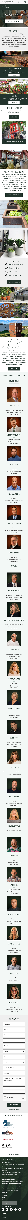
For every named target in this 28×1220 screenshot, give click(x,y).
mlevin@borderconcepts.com (14, 685)
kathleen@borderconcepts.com (14, 627)
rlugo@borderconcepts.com (14, 744)
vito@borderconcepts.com (14, 921)
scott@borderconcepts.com (14, 471)
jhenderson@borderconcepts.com (14, 500)
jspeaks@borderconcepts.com (14, 597)
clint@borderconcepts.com (14, 862)
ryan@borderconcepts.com (14, 559)
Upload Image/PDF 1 (14, 1088)
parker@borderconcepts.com (14, 441)
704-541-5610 (14, 776)
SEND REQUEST (14, 1105)
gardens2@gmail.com (14, 715)
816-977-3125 (14, 532)
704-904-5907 (14, 473)
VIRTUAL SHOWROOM (14, 195)
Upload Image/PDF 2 (14, 1092)
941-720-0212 (14, 805)
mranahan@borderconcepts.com (14, 1009)
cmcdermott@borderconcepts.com (14, 530)
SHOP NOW (14, 75)
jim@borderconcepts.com (13, 656)
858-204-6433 (14, 561)
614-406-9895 (14, 893)
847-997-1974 (14, 629)
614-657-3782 (14, 658)
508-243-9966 (14, 687)
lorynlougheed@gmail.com (14, 950)
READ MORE (14, 368)
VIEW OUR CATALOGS (14, 282)
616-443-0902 (14, 952)
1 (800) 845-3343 (8, 2)
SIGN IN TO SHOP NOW (14, 21)
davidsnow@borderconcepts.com (14, 891)
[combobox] (14, 1051)
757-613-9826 (14, 746)
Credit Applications (14, 1109)
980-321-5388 (14, 443)
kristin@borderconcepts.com (14, 774)
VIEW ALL (14, 117)
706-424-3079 (14, 835)
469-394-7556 (14, 864)
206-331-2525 (14, 1011)
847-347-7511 (14, 923)
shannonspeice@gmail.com (14, 833)
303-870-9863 (14, 982)
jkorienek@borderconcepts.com (14, 803)
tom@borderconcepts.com (14, 412)
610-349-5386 (14, 502)
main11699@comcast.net (14, 980)
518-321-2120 (14, 717)
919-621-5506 (14, 599)
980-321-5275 (14, 414)
